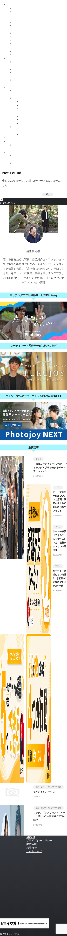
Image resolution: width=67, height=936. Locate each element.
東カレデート (21, 36)
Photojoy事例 (14, 152)
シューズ (18, 130)
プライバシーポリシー (39, 840)
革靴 (22, 134)
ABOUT (30, 837)
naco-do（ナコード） (25, 65)
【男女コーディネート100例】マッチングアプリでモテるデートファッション (50, 467)
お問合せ (31, 847)
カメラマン (19, 144)
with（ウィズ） (22, 11)
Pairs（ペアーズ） (24, 8)
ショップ (18, 94)
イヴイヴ (18, 22)
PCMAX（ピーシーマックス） (30, 54)
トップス (18, 112)
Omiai (16, 15)
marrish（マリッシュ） (26, 25)
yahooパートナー (23, 69)
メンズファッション (18, 87)
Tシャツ (24, 116)
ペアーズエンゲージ (24, 61)
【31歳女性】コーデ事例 (27, 163)
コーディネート (16, 137)
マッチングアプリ (17, 4)
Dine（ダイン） (22, 29)
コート (23, 101)
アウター (18, 98)
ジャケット (26, 105)
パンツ (17, 126)
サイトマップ (34, 851)
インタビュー (14, 141)
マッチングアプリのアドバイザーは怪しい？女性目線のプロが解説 (49, 816)
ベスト (23, 123)
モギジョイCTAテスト (44, 791)
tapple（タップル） (24, 18)
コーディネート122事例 (27, 155)
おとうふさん (21, 148)
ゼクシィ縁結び (22, 40)
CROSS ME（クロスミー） (29, 33)
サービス (18, 90)
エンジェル (19, 79)
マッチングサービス (18, 58)
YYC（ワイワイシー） (26, 51)
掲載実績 (31, 844)
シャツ (23, 119)
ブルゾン (25, 108)
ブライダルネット (23, 83)
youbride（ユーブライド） (28, 43)
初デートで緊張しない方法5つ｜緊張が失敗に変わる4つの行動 (59, 578)
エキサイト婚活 (22, 72)
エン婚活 (18, 76)
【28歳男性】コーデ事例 (27, 159)
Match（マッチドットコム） (29, 47)
